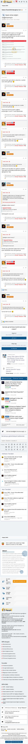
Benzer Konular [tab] (7, 378)
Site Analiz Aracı (7, 644)
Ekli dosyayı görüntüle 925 (9, 202)
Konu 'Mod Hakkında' (9, 516)
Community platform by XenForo (13, 733)
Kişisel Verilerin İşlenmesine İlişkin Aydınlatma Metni (14, 702)
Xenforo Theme (14, 734)
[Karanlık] (26, 1)
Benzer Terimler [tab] (18, 378)
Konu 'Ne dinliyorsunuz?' (10, 470)
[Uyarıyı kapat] (25, 10)
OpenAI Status (7, 208)
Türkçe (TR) (5, 727)
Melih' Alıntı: (5, 132)
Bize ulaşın (3, 729)
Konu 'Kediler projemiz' (10, 475)
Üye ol (14, 338)
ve (9, 321)
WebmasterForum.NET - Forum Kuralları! (12, 691)
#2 (25, 77)
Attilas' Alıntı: (6, 234)
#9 (25, 301)
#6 (25, 189)
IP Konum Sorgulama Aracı (9, 658)
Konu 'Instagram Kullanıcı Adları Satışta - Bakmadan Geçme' (15, 481)
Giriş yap (15, 348)
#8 (25, 267)
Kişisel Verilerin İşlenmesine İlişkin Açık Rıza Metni (13, 699)
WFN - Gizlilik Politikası (8, 687)
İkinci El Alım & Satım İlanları (9, 670)
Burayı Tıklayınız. (19, 64)
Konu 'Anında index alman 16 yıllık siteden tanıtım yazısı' (13, 457)
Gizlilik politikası (20, 729)
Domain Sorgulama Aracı (9, 653)
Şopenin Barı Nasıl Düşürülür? (14, 392)
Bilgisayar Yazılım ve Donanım (10, 672)
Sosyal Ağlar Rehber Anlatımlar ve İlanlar (13, 677)
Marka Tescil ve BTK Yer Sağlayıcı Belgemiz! (13, 694)
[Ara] (24, 1)
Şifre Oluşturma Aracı (8, 651)
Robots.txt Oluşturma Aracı (9, 656)
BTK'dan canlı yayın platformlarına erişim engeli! (14, 417)
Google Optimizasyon (8, 668)
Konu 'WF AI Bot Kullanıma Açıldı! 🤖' (14, 498)
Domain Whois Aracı (8, 649)
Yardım (2, 730)
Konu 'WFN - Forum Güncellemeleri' (13, 464)
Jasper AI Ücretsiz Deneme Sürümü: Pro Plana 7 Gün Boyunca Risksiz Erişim (13, 384)
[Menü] (1, 1)
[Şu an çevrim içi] (3, 74)
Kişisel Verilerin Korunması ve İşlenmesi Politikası (14, 696)
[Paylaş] (24, 30)
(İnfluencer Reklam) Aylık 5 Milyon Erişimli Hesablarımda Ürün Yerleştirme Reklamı (15, 408)
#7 (25, 231)
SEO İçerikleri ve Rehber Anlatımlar (11, 675)
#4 (25, 128)
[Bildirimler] (16, 1)
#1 (25, 30)
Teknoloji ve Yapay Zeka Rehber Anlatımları (13, 679)
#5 (25, 158)
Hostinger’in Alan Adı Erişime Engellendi (14, 399)
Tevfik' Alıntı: (5, 102)
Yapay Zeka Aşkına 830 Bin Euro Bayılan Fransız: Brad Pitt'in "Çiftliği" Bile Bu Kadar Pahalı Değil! (15, 359)
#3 (25, 99)
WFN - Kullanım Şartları (8, 689)
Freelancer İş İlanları (8, 665)
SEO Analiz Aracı (7, 646)
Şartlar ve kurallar (11, 729)
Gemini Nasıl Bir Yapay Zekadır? (13, 370)
